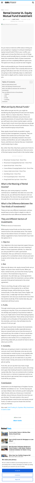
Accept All (17, 470)
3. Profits (6, 97)
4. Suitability (6, 99)
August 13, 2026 (12, 443)
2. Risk (5, 96)
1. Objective (6, 94)
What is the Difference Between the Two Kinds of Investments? (14, 89)
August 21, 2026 (12, 436)
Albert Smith (15, 19)
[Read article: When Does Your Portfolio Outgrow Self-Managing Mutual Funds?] (4, 456)
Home (2, 9)
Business (7, 9)
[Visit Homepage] (17, 2)
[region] (17, 470)
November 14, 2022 (25, 19)
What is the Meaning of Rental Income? (11, 86)
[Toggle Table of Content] (30, 82)
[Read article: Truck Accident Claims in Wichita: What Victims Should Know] (4, 434)
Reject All (17, 479)
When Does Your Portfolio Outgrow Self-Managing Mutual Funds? (20, 456)
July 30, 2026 (11, 451)
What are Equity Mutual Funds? (9, 84)
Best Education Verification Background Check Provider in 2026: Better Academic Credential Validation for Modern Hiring (20, 448)
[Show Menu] (2, 2)
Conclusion (4, 101)
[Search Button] (33, 2)
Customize (17, 475)
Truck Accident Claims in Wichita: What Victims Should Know (19, 433)
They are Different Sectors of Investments (12, 92)
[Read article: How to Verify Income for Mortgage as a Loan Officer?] (4, 441)
